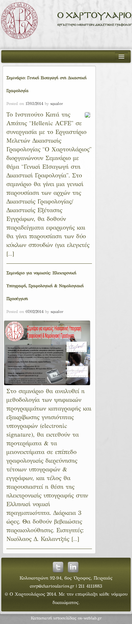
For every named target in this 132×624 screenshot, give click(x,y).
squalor (56, 104)
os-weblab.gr (90, 618)
